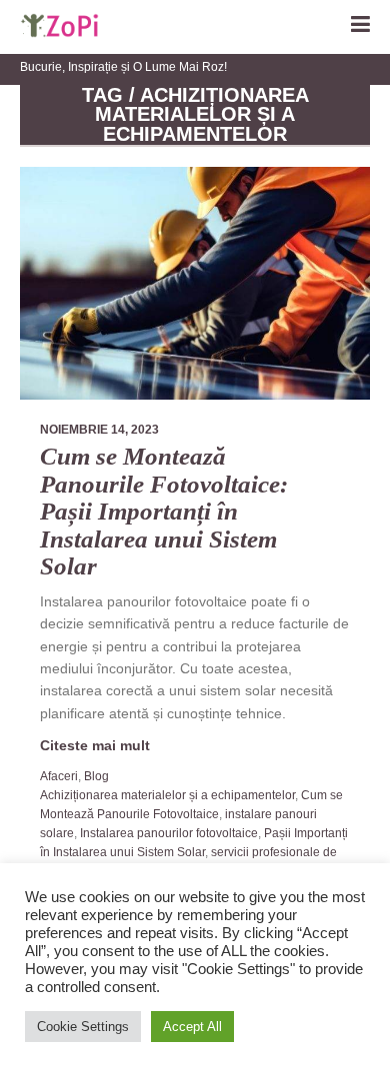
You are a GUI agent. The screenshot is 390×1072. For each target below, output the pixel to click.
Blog (96, 776)
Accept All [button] (192, 1026)
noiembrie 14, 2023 (99, 430)
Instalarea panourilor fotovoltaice (169, 833)
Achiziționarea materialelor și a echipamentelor (167, 795)
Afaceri (59, 776)
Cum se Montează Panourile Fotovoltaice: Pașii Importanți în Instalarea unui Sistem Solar (164, 511)
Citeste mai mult (95, 745)
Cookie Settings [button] (83, 1026)
